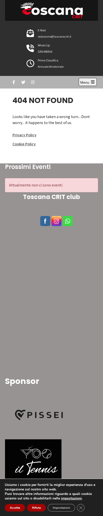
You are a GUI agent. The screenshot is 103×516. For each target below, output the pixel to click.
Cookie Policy (24, 144)
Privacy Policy (24, 135)
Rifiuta (36, 508)
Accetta (15, 508)
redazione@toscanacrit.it (54, 36)
